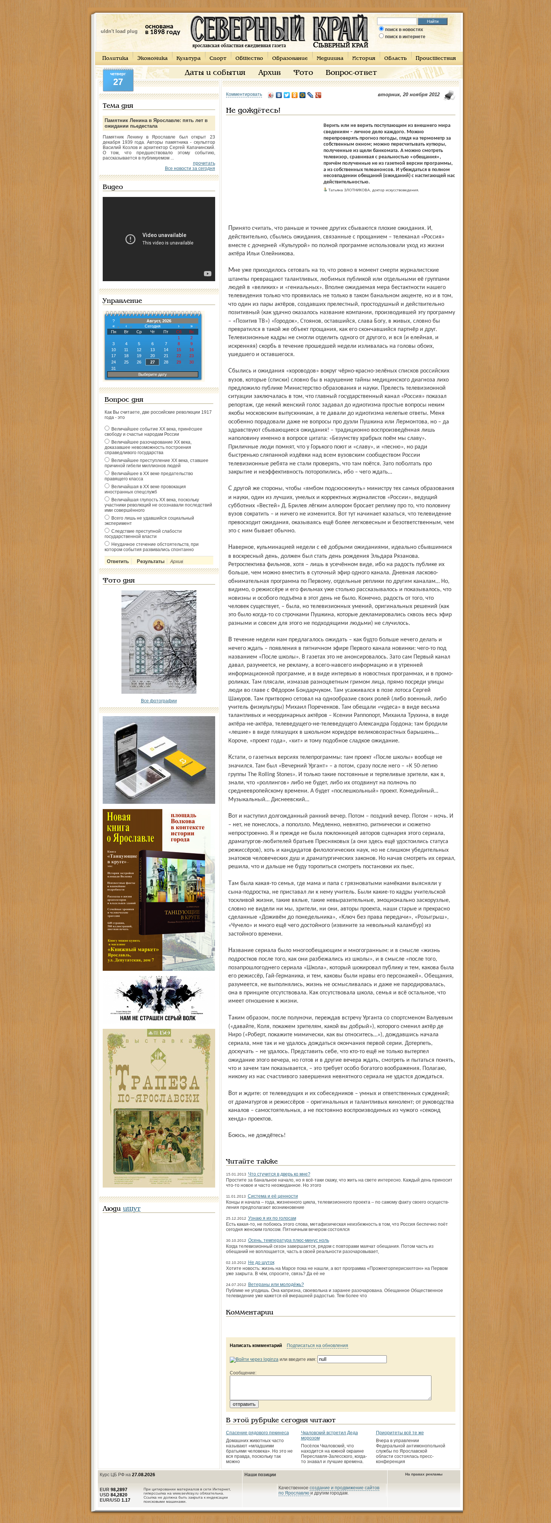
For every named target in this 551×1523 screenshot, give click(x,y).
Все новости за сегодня (190, 168)
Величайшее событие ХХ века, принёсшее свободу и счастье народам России (153, 431)
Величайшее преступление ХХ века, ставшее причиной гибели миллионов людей (156, 463)
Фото (303, 73)
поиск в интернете (405, 36)
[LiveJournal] (310, 95)
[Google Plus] (318, 95)
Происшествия (436, 58)
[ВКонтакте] (279, 95)
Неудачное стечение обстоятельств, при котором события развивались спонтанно (152, 547)
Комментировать (244, 94)
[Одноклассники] (295, 95)
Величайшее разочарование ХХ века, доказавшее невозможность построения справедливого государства (148, 447)
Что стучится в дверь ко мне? (279, 1174)
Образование (290, 58)
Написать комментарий (256, 1345)
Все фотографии (159, 700)
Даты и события (215, 73)
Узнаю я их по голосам (272, 1218)
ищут (132, 1209)
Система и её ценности (273, 1196)
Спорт (218, 58)
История (363, 58)
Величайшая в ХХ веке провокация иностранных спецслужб (145, 489)
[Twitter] (287, 95)
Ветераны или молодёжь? (276, 1284)
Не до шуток (261, 1262)
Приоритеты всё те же (400, 1432)
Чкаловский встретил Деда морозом (329, 1435)
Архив (269, 73)
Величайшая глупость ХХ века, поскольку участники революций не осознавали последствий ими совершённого (158, 505)
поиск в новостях (404, 29)
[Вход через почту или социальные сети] (254, 1359)
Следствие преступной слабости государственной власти (143, 534)
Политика (115, 58)
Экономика (152, 58)
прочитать (204, 163)
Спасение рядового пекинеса (257, 1432)
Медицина (330, 58)
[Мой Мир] (303, 95)
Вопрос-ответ (351, 73)
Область (395, 58)
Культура (189, 58)
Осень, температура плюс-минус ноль (288, 1240)
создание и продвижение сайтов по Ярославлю (328, 1490)
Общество (249, 58)
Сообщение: (243, 1372)
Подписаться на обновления (317, 1345)
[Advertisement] (273, 169)
